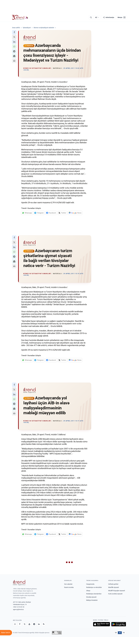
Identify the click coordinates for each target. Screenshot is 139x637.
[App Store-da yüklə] (101, 624)
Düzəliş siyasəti (91, 597)
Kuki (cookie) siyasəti (115, 594)
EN (116, 632)
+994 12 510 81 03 (18, 607)
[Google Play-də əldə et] (118, 624)
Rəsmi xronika (69, 587)
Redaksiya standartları (93, 594)
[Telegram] (34, 624)
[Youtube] (29, 624)
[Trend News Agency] (19, 582)
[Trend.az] (20, 17)
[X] (24, 624)
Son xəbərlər (68, 584)
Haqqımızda (90, 584)
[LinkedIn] (39, 624)
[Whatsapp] (15, 624)
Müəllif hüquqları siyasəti (116, 590)
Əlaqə (88, 590)
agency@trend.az (18, 609)
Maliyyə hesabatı (92, 600)
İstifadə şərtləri (113, 584)
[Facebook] (20, 624)
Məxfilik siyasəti (113, 587)
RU (124, 632)
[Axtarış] (91, 17)
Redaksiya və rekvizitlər (94, 587)
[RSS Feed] (44, 624)
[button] (14, 32)
